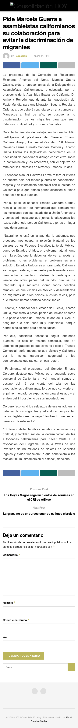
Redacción (21, 56)
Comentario (11, 555)
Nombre (9, 603)
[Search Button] (71, 667)
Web (6, 637)
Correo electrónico (16, 620)
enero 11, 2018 (42, 56)
